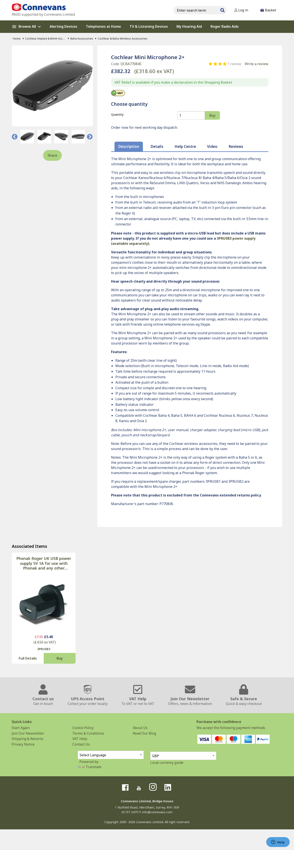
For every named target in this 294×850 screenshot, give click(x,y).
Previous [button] (14, 136)
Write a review (256, 64)
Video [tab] (212, 146)
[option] (27, 136)
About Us (140, 727)
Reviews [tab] (236, 146)
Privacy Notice (23, 744)
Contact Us (81, 744)
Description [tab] (128, 146)
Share (52, 155)
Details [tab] (156, 146)
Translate (93, 766)
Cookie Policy (83, 727)
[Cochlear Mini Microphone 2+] (52, 85)
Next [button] (90, 136)
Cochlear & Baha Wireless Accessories (122, 38)
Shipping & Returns (27, 738)
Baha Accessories (81, 38)
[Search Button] (222, 9)
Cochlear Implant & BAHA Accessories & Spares (45, 38)
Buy (60, 658)
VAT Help (79, 738)
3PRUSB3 (43, 649)
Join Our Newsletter (28, 733)
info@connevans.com (157, 812)
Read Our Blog (144, 733)
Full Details (28, 658)
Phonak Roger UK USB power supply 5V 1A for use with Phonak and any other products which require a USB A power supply (43, 563)
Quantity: (117, 114)
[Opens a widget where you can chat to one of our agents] (278, 842)
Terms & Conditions (88, 733)
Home (17, 38)
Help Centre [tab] (185, 146)
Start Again (21, 727)
